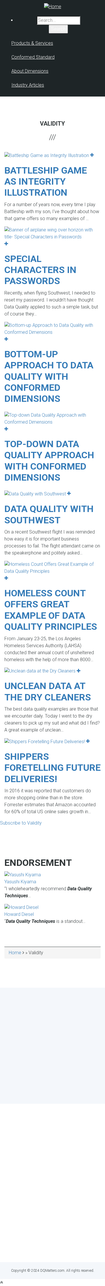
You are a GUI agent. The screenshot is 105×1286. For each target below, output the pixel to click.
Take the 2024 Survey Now (52, 1079)
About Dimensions (29, 71)
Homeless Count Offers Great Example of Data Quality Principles (50, 610)
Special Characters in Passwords (40, 270)
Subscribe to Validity (21, 823)
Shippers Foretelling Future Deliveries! (52, 767)
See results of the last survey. (68, 1090)
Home (15, 952)
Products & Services (32, 43)
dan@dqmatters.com (53, 1247)
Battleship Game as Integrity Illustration (45, 181)
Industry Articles (27, 85)
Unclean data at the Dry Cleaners (47, 691)
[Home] (52, 6)
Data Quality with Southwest (49, 514)
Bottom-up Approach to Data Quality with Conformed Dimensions (48, 376)
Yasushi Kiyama (20, 881)
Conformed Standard (33, 57)
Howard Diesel (19, 914)
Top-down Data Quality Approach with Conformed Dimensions (49, 460)
